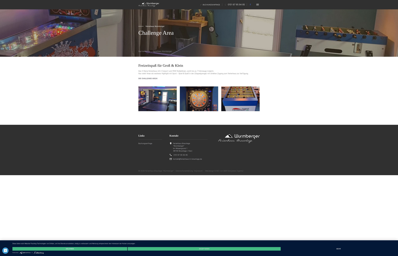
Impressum (198, 171)
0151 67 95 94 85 (181, 155)
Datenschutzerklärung (184, 171)
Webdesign (209, 171)
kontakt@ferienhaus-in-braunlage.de (187, 159)
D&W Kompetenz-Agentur (233, 171)
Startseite (142, 51)
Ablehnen (70, 249)
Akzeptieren (204, 249)
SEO (217, 171)
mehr (338, 249)
